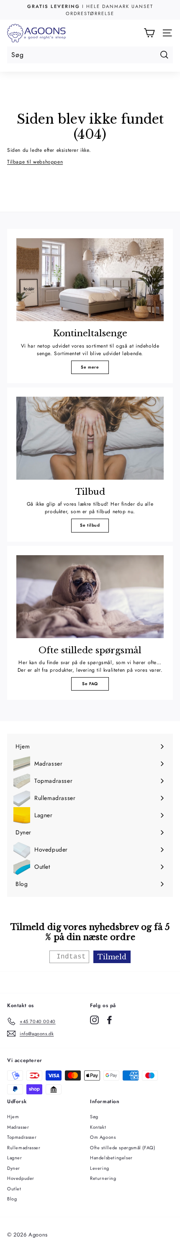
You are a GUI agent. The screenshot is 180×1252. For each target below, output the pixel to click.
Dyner (13, 1168)
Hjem (13, 1116)
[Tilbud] (90, 438)
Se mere (90, 367)
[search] (90, 55)
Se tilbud (90, 525)
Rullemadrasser (23, 1147)
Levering (99, 1168)
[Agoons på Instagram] (94, 1020)
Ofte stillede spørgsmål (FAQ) (122, 1147)
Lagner (14, 1157)
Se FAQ (90, 684)
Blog (12, 1198)
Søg (94, 1116)
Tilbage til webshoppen (35, 162)
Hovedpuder (20, 1178)
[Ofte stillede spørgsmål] (90, 596)
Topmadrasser (21, 1137)
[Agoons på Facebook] (109, 1020)
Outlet (14, 1188)
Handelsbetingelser (111, 1157)
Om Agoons (103, 1137)
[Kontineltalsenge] (90, 279)
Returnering (103, 1178)
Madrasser (18, 1127)
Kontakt (98, 1127)
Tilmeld (112, 957)
